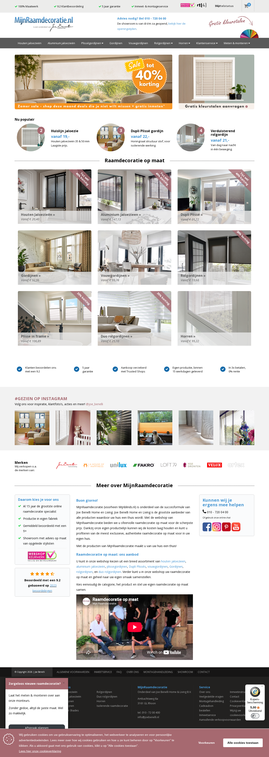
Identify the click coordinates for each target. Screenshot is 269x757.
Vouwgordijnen (138, 43)
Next (257, 137)
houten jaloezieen (173, 561)
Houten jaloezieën (29, 43)
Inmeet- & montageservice (151, 6)
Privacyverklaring (240, 706)
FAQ (119, 672)
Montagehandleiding (158, 672)
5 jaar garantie (87, 369)
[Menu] (262, 687)
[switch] (255, 715)
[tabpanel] (134, 137)
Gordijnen (115, 43)
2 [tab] (131, 154)
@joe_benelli (94, 404)
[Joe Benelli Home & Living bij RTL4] (202, 5)
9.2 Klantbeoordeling (70, 6)
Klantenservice (206, 43)
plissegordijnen (117, 566)
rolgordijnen (84, 572)
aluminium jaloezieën (90, 566)
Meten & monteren (236, 43)
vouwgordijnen (158, 566)
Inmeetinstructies (240, 692)
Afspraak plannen (37, 728)
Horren (184, 43)
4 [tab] (144, 154)
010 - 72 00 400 (151, 712)
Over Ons (133, 672)
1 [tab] (125, 154)
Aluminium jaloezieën (61, 43)
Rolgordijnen (162, 43)
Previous (11, 137)
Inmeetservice (103, 672)
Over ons (204, 692)
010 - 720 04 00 (155, 18)
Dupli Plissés (137, 566)
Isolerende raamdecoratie (112, 706)
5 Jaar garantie (110, 6)
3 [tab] (138, 154)
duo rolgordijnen (110, 572)
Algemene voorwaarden (73, 672)
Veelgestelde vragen (211, 696)
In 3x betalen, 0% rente (237, 369)
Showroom (185, 672)
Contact (204, 672)
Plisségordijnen (91, 43)
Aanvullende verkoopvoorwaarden (220, 719)
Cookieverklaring (240, 701)
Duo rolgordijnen (107, 696)
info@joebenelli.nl (148, 717)
